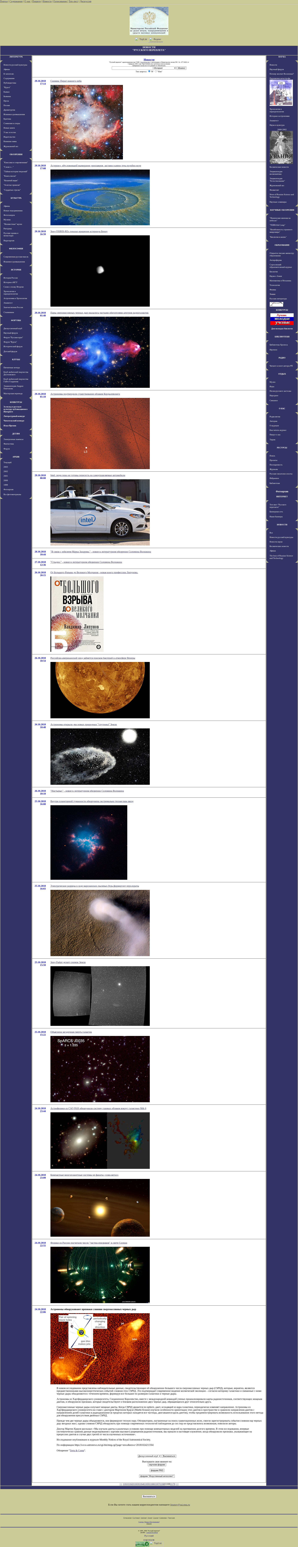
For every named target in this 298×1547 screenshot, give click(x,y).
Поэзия (7, 105)
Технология (275, 285)
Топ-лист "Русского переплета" (278, 505)
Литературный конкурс (14, 416)
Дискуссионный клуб (13, 328)
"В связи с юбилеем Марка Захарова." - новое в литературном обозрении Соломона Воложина (100, 551)
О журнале (274, 425)
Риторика (8, 228)
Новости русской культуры (15, 65)
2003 (6, 467)
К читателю (9, 74)
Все (271, 533)
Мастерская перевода (13, 393)
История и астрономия (279, 116)
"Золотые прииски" (12, 185)
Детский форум (10, 351)
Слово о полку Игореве (14, 287)
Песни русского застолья (280, 391)
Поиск (272, 456)
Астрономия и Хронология (15, 298)
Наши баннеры (276, 516)
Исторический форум (13, 346)
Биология (274, 271)
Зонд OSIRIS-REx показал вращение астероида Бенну (79, 231)
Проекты (273, 460)
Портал (4, 1)
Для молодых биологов (282, 328)
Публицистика (10, 83)
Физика (273, 289)
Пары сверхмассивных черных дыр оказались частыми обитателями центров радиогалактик (99, 312)
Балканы (7, 96)
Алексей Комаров (152, 1532)
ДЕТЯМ (16, 434)
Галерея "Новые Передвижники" (149, 1522)
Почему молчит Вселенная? (282, 74)
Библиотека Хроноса (279, 345)
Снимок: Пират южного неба (65, 81)
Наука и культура (277, 125)
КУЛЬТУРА (16, 198)
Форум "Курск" (10, 342)
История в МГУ (10, 282)
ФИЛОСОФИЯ (16, 248)
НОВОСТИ (282, 524)
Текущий (7, 462)
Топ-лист (73, 1)
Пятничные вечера (12, 367)
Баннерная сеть (276, 511)
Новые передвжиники (13, 210)
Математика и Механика (280, 280)
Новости (47, 1)
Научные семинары (278, 202)
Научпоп (273, 350)
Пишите (36, 1)
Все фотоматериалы (12, 494)
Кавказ (6, 92)
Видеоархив (9, 240)
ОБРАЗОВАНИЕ (282, 245)
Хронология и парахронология (11, 292)
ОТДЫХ (282, 374)
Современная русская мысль (16, 257)
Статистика (163, 1518)
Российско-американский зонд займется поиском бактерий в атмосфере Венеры (92, 658)
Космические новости (279, 167)
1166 (151, 1484)
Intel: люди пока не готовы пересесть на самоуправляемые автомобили (87, 475)
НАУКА (282, 57)
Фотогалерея (9, 215)
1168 (162, 1484)
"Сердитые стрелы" (12, 190)
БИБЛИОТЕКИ (282, 336)
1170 (172, 1484)
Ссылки (155, 1518)
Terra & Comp (77, 1450)
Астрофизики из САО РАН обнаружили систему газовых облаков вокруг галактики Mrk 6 (98, 1108)
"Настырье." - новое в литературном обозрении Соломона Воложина (87, 791)
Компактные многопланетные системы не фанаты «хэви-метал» (84, 1175)
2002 (6, 471)
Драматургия (9, 110)
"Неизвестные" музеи (13, 224)
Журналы (274, 469)
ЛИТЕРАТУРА (16, 57)
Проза (6, 101)
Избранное (274, 478)
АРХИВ (16, 457)
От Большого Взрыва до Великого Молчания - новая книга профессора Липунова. (94, 572)
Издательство (9, 137)
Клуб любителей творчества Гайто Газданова (16, 380)
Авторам (273, 421)
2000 (6, 480)
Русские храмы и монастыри (11, 234)
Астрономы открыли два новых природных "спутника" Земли (83, 724)
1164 (141, 1484)
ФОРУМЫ (16, 320)
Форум (7, 449)
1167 (157, 1484)
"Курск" (7, 87)
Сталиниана (9, 312)
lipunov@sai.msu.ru (180, 1504)
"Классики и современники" (16, 162)
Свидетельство (145, 62)
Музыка (7, 219)
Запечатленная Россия (13, 307)
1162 (130, 1484)
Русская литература (278, 298)
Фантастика (9, 444)
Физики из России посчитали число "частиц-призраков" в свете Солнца (88, 1242)
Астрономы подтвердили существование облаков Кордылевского (85, 394)
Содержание (16, 1)
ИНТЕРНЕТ (282, 496)
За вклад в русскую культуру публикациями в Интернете (15, 409)
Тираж (272, 439)
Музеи (272, 382)
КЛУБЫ (16, 359)
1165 (146, 1484)
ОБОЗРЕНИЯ (16, 154)
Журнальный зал (11, 146)
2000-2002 (282, 129)
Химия (272, 294)
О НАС (282, 408)
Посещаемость (276, 465)
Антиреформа (276, 260)
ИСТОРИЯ (16, 270)
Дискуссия (85, 1)
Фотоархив (8, 489)
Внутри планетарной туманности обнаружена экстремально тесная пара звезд (91, 801)
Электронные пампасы (13, 439)
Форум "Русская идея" (13, 337)
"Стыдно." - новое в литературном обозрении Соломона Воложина (86, 562)
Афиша (7, 69)
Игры (272, 386)
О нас (27, 1)
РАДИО (282, 358)
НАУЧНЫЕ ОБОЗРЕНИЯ (282, 210)
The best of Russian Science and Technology (281, 557)
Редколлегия (275, 416)
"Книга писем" (10, 176)
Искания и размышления (14, 114)
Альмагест (8, 303)
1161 (125, 1484)
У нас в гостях (10, 132)
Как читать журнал (278, 430)
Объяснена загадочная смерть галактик (71, 1032)
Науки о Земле (276, 276)
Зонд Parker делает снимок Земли (68, 962)
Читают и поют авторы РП (281, 366)
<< (121, 1484)
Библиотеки (275, 483)
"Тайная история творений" (16, 171)
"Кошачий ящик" (11, 180)
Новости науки (276, 542)
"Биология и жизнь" (278, 237)
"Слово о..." (9, 167)
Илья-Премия (10, 425)
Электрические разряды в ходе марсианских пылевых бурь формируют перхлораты (94, 886)
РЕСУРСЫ (282, 447)
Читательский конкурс (14, 420)
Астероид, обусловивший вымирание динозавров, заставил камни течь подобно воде (95, 165)
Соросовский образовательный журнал (281, 265)
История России (11, 278)
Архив (150, 1518)
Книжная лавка (10, 141)
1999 (6, 485)
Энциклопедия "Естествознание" (277, 179)
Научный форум (11, 333)
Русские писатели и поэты (281, 474)
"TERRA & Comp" (277, 225)
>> (177, 1484)
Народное (274, 395)
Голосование (60, 1)
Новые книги (9, 128)
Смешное (274, 400)
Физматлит (274, 190)
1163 (135, 1484)
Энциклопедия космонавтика (276, 172)
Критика (7, 119)
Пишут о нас (275, 434)
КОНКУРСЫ (16, 402)
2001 (6, 476)
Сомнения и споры (12, 123)
